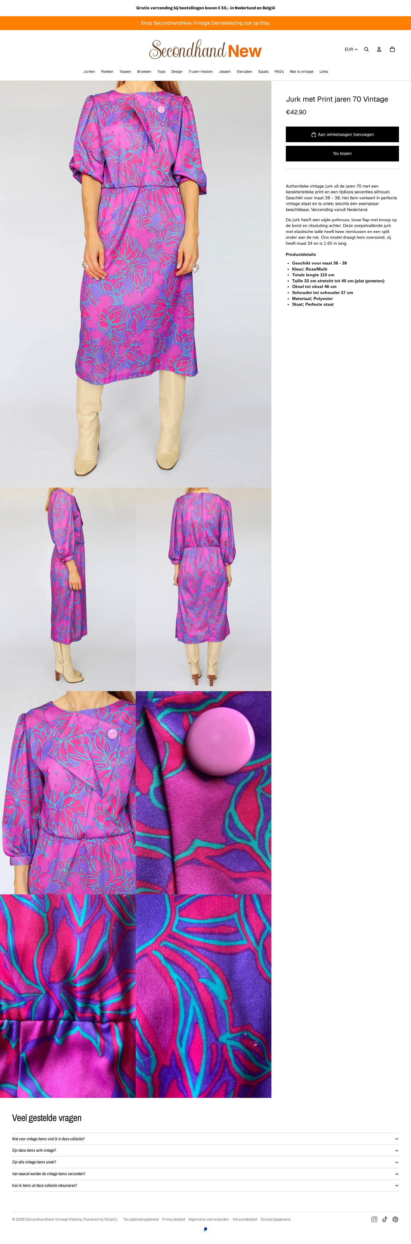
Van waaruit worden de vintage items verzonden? (48, 1173)
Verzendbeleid (245, 1219)
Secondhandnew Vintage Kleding (54, 1219)
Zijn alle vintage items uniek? (34, 1162)
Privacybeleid (173, 1219)
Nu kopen (342, 153)
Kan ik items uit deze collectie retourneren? (44, 1185)
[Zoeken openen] (366, 49)
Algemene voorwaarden (208, 1219)
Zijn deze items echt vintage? (34, 1150)
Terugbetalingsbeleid (141, 1219)
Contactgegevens (276, 1219)
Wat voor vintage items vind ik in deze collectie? (48, 1138)
